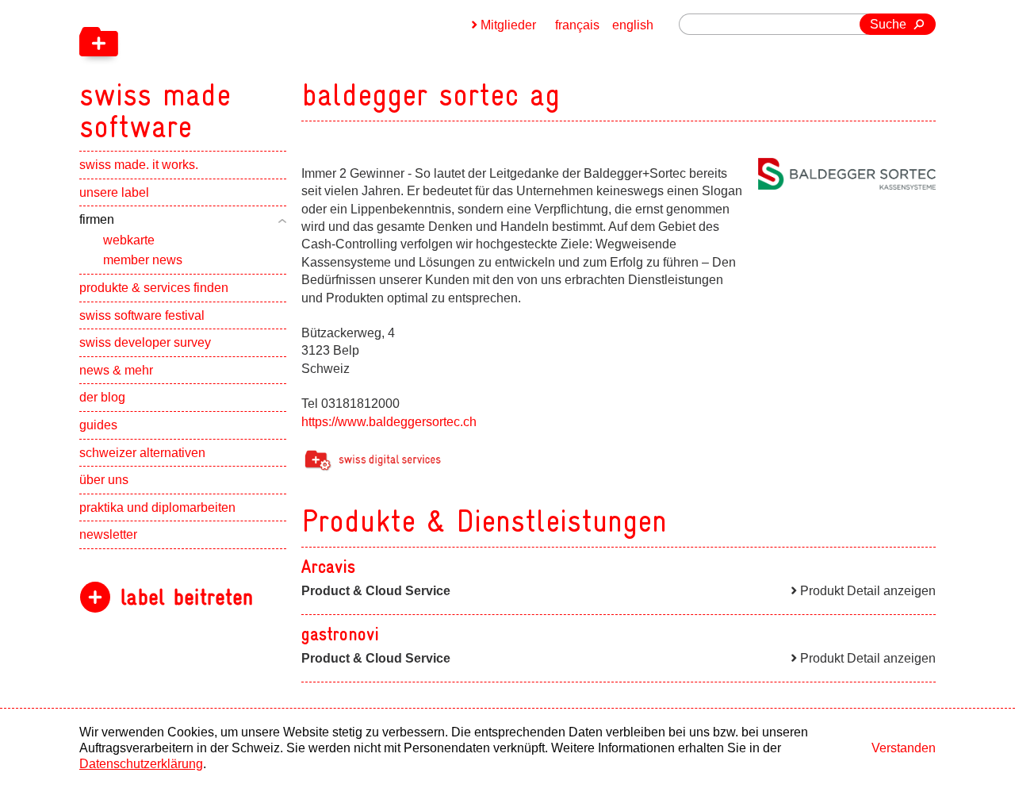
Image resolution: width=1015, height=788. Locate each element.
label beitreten (187, 597)
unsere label (114, 192)
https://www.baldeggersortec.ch (389, 422)
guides (98, 425)
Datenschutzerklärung (141, 764)
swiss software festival (142, 315)
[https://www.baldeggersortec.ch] (847, 174)
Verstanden (903, 748)
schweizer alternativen (142, 452)
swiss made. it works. (138, 164)
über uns (103, 479)
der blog (102, 397)
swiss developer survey (145, 342)
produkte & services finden (153, 287)
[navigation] (237, 71)
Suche (888, 24)
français (577, 25)
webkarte (129, 240)
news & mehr (116, 370)
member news (142, 260)
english (632, 25)
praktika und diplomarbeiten (157, 507)
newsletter (108, 534)
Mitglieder (508, 25)
